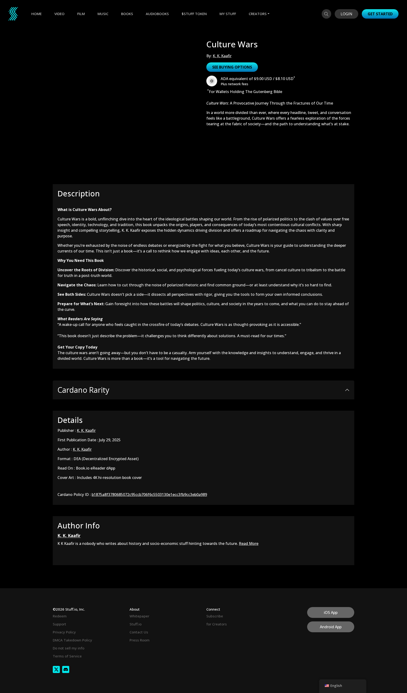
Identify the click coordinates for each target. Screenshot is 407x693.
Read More (248, 543)
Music (103, 13)
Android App (331, 626)
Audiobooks (157, 13)
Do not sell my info (68, 648)
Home (36, 13)
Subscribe (214, 616)
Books (127, 13)
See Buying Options (232, 67)
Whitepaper (139, 616)
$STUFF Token (194, 13)
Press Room (140, 640)
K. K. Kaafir (222, 55)
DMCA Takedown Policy (72, 640)
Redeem (60, 616)
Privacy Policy (64, 632)
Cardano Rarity (83, 390)
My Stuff (228, 13)
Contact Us (139, 632)
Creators (258, 13)
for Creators (216, 624)
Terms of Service (67, 656)
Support (59, 624)
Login (346, 13)
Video (59, 13)
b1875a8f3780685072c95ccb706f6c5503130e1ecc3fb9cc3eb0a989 (149, 494)
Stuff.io (136, 624)
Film (81, 13)
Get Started (380, 13)
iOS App (331, 612)
